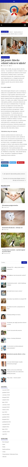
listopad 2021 (5, 419)
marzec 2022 (5, 409)
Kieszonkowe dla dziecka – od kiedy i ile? (12, 227)
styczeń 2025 (5, 390)
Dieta (3, 444)
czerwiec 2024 (6, 395)
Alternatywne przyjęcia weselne (10, 205)
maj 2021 (4, 434)
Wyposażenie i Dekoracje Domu (10, 454)
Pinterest (21, 162)
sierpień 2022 (5, 399)
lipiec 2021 (5, 429)
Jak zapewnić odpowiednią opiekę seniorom (14, 173)
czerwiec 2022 (6, 404)
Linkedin (5, 165)
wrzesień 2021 (6, 424)
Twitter (13, 162)
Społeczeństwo (5, 57)
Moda (3, 446)
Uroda (3, 451)
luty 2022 (4, 412)
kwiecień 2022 (6, 407)
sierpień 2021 (5, 426)
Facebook (5, 162)
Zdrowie (4, 456)
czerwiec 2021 (6, 431)
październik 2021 (6, 422)
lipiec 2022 (5, 402)
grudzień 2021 (6, 417)
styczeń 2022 (5, 414)
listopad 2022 (5, 397)
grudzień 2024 (6, 392)
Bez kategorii (5, 442)
